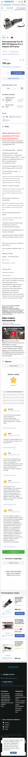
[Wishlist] (3, 605)
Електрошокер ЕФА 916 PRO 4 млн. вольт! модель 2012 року (19, 599)
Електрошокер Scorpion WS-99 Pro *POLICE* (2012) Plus (19, 643)
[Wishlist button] (20, 60)
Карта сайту (18, 708)
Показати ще (14, 551)
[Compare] (3, 607)
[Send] (22, 88)
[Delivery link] (24, 99)
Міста (2, 706)
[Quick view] (3, 602)
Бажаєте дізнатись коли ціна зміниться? (11, 66)
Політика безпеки (20, 702)
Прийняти (13, 752)
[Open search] (19, 1)
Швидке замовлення (13, 78)
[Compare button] (23, 60)
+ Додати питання (13, 562)
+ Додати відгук (13, 365)
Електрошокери (7, 4)
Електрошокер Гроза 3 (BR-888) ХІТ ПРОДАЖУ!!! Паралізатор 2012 (19, 621)
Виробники (18, 710)
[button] (23, 23)
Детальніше (7, 749)
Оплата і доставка (20, 700)
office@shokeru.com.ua (10, 678)
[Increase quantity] (8, 72)
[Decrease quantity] (8, 74)
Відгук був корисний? (10, 428)
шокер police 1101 (9, 144)
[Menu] (2, 1)
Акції (16, 712)
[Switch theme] (16, 1)
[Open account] (22, 1)
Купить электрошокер (7, 308)
